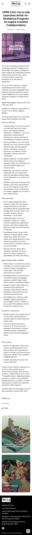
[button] (25, 3)
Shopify (20, 533)
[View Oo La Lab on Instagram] (3, 528)
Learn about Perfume (9, 508)
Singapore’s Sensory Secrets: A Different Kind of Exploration (15, 445)
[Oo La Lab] (16, 3)
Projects (7, 403)
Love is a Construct (11, 486)
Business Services (8, 505)
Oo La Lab (8, 533)
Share (6, 408)
